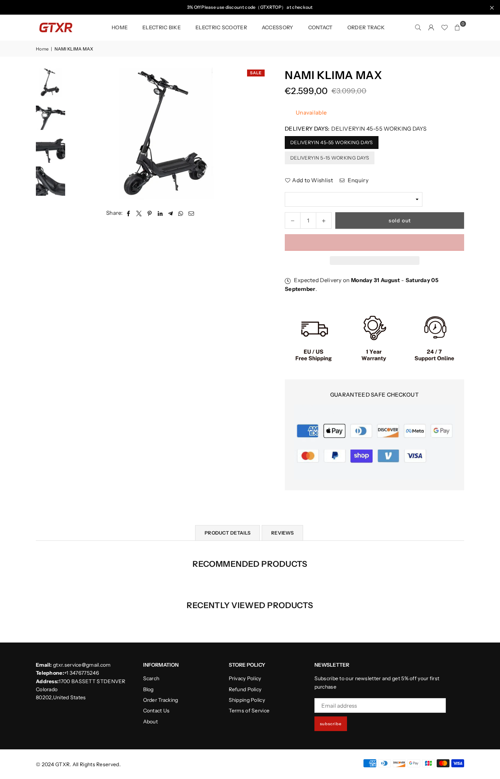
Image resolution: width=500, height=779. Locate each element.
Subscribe (331, 723)
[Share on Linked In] (160, 213)
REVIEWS (282, 533)
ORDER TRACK (366, 27)
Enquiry (357, 180)
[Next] (51, 194)
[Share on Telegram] (170, 213)
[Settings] (431, 27)
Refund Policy (245, 689)
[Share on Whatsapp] (181, 213)
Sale (256, 72)
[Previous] (51, 74)
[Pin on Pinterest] (150, 213)
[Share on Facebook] (128, 213)
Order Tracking (160, 700)
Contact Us (156, 710)
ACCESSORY (278, 27)
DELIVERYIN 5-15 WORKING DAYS (329, 158)
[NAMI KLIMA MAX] (50, 82)
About (150, 721)
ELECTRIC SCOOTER (221, 27)
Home (120, 27)
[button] (374, 242)
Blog (148, 689)
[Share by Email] (191, 213)
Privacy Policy (245, 678)
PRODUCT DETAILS (227, 533)
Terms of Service (249, 710)
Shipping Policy (247, 700)
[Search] (418, 27)
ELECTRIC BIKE (161, 27)
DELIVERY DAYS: (355, 128)
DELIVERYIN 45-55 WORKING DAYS (331, 142)
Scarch (151, 678)
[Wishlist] (444, 27)
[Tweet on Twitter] (139, 213)
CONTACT (320, 27)
